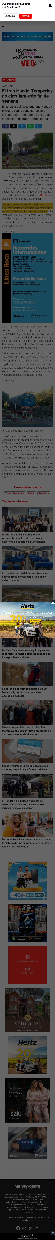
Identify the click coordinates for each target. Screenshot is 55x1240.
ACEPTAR (25, 16)
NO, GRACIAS (10, 16)
